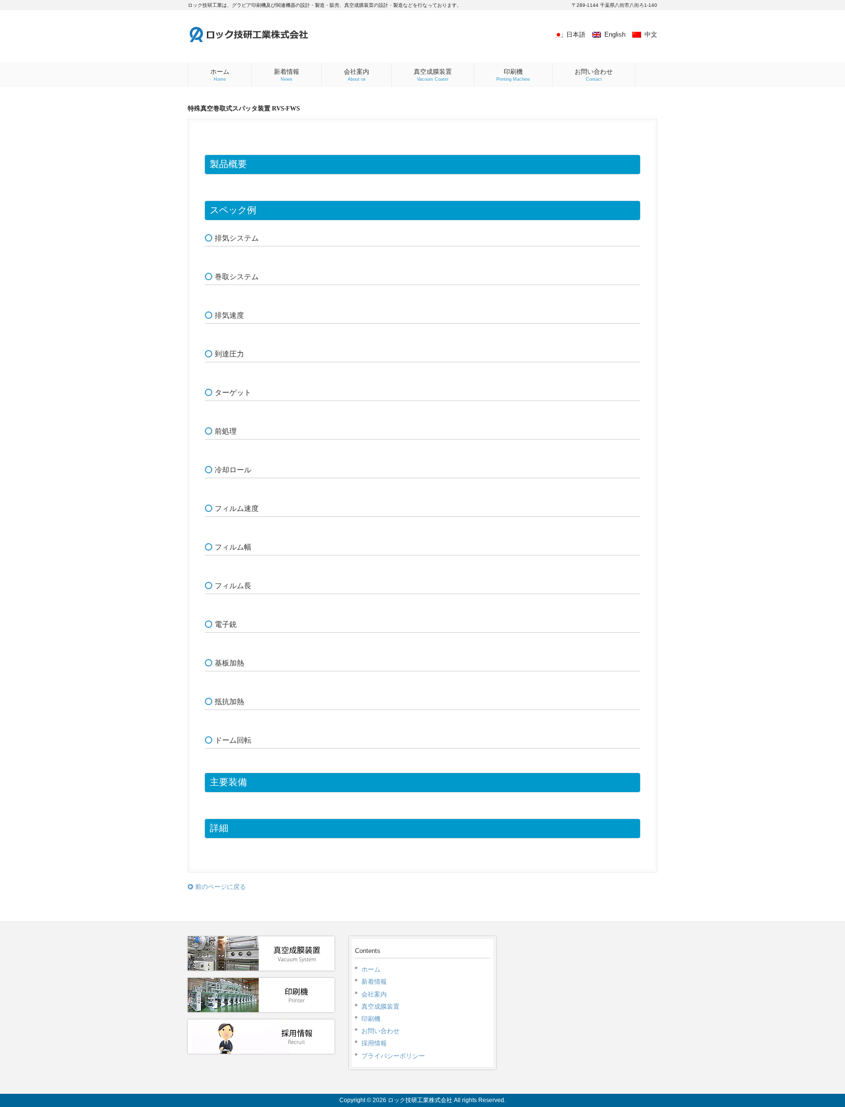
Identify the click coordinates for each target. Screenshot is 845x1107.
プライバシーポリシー (393, 1056)
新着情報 (374, 981)
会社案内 (374, 994)
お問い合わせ (380, 1031)
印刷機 (370, 1018)
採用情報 (374, 1043)
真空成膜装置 (380, 1006)
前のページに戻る (219, 886)
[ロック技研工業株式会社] (268, 39)
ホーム (370, 969)
